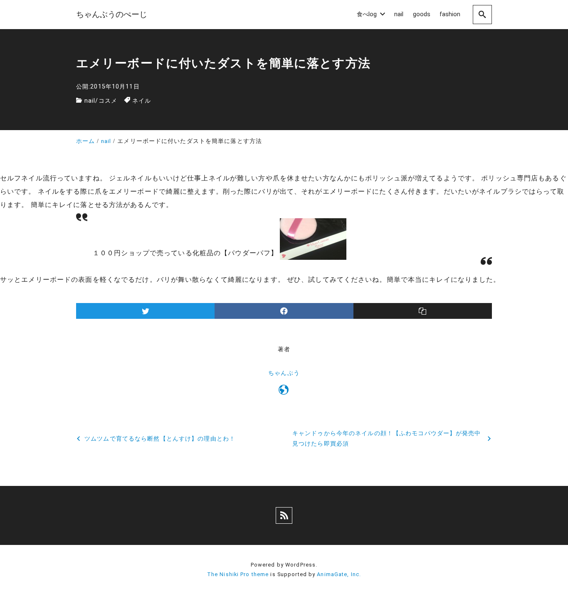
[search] (482, 14)
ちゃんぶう (284, 373)
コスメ (108, 100)
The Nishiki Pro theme (238, 574)
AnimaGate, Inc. (339, 574)
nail (89, 100)
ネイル (141, 100)
